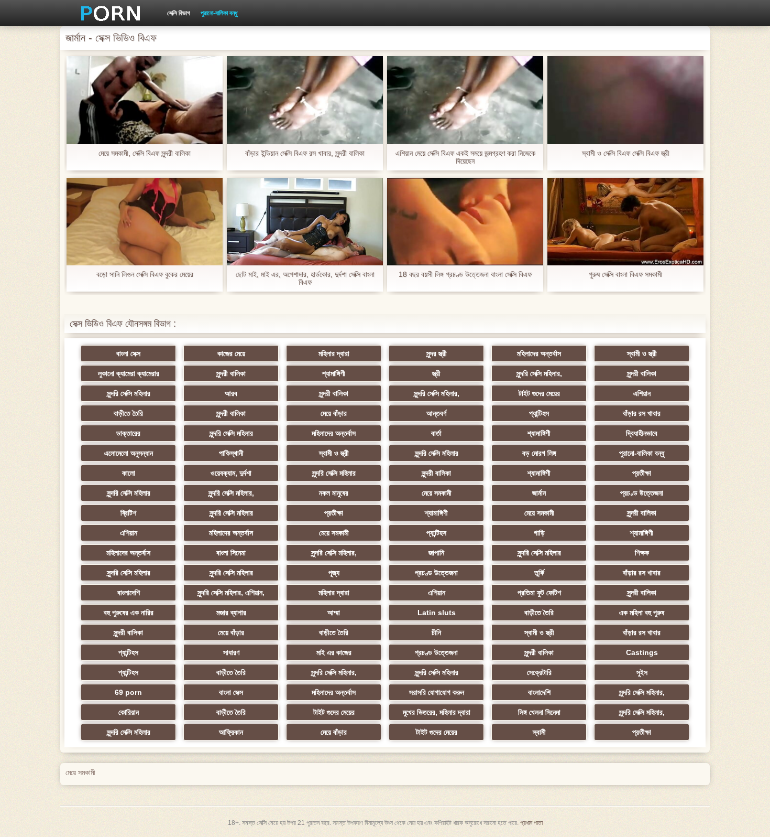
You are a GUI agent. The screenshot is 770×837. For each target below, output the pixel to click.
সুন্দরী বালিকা (231, 373)
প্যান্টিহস (539, 413)
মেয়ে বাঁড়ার (334, 413)
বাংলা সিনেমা (231, 553)
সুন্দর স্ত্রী (436, 353)
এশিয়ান (642, 393)
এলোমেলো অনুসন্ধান (128, 453)
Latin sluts (436, 612)
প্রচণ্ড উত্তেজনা (641, 493)
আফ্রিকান (231, 732)
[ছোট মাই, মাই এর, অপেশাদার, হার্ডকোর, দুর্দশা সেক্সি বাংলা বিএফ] (305, 222)
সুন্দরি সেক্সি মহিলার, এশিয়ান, (231, 592)
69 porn (128, 692)
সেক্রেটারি (539, 672)
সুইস (641, 672)
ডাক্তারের (128, 433)
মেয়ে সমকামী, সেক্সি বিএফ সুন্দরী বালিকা (144, 153)
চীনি (436, 632)
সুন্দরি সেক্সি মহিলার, (539, 373)
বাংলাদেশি (128, 592)
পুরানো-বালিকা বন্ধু (219, 13)
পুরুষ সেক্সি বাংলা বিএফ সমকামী (625, 274)
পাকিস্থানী (231, 453)
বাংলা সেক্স (128, 353)
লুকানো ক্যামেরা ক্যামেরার (128, 373)
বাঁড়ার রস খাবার (642, 413)
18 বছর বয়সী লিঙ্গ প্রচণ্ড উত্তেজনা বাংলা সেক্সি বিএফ (465, 274)
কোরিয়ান (128, 712)
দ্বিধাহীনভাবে (641, 433)
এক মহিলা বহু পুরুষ (641, 612)
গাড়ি (539, 533)
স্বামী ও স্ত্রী (642, 353)
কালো (128, 473)
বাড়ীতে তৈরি (128, 413)
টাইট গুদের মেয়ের (539, 393)
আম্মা (333, 612)
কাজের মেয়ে (231, 353)
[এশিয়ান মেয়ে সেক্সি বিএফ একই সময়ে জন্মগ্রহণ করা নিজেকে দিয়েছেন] (465, 100)
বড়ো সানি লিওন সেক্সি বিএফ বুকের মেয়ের (144, 274)
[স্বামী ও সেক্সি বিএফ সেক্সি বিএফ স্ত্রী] (625, 100)
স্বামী (539, 732)
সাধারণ (231, 652)
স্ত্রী (436, 373)
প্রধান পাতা (531, 823)
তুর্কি (539, 572)
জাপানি (436, 553)
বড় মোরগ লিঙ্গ (539, 453)
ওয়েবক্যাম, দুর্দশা (231, 473)
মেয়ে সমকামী (437, 493)
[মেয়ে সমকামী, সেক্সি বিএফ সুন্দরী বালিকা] (145, 100)
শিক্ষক (642, 553)
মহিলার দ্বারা (333, 353)
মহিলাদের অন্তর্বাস (539, 353)
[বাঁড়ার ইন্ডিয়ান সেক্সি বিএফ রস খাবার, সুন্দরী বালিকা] (305, 100)
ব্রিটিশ (128, 513)
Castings (642, 652)
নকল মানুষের (333, 493)
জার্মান (539, 493)
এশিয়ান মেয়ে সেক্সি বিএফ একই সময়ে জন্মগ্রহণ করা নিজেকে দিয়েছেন (465, 157)
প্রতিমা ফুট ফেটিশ (539, 592)
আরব (231, 393)
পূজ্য (333, 572)
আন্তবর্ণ (436, 413)
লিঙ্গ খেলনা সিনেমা (539, 712)
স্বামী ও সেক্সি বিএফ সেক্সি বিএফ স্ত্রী (625, 153)
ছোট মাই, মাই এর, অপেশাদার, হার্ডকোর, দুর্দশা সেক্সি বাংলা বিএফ (305, 278)
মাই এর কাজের (333, 652)
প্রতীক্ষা (641, 473)
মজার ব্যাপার (231, 612)
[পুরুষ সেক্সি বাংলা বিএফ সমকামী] (625, 222)
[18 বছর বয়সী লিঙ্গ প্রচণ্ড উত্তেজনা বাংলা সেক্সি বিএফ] (465, 222)
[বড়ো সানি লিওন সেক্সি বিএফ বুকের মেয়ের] (145, 222)
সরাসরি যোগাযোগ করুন (436, 692)
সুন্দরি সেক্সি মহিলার (128, 393)
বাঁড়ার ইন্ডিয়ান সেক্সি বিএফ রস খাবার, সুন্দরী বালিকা (305, 153)
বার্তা (436, 433)
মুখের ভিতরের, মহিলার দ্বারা (436, 712)
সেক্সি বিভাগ (178, 13)
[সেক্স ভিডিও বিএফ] (107, 13)
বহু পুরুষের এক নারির (128, 612)
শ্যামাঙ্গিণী (333, 373)
